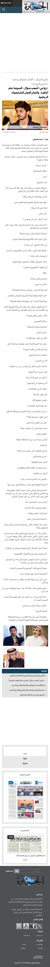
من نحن (39, 894)
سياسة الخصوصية (38, 958)
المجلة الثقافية (27, 935)
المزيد (25, 860)
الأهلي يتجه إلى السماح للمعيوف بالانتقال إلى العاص (27, 676)
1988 (11, 837)
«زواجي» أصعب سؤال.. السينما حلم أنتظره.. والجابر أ (26, 680)
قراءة (25, 754)
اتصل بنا (40, 941)
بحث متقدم (9, 871)
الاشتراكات (40, 948)
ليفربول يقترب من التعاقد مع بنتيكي (32, 695)
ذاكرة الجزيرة (25, 830)
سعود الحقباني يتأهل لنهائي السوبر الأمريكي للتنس (26, 690)
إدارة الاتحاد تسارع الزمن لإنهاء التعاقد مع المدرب (27, 685)
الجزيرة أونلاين (39, 935)
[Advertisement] (25, 42)
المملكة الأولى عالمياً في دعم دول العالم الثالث (30, 856)
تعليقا (25, 758)
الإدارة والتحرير (39, 944)
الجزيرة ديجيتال (25, 775)
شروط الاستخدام (38, 956)
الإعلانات (24, 944)
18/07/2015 (7, 3)
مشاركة (25, 763)
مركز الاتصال (23, 948)
